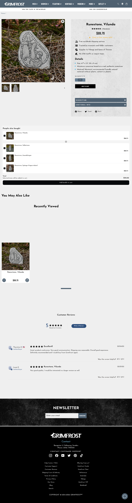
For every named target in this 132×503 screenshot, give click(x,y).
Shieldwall (83, 485)
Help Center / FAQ (51, 463)
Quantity (80, 76)
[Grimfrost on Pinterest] (75, 455)
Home (3, 13)
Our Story (51, 482)
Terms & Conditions (51, 476)
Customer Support (51, 466)
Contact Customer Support (66, 451)
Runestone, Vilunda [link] (21, 133)
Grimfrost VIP (83, 482)
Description (81, 100)
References (83, 472)
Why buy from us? (83, 463)
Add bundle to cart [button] (66, 182)
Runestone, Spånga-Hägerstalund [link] (26, 165)
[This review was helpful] (118, 359)
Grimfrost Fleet (83, 469)
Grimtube (83, 476)
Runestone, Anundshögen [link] (23, 155)
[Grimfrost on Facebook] (56, 455)
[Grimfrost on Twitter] (69, 455)
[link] (10, 135)
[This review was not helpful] (122, 359)
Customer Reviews (51, 469)
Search (51, 488)
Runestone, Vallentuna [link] (22, 145)
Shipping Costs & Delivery (51, 472)
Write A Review (79, 326)
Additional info (83, 104)
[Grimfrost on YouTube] (62, 455)
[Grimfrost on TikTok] (81, 455)
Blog (51, 485)
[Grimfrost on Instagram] (50, 455)
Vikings (83, 479)
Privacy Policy (51, 479)
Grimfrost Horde (83, 466)
